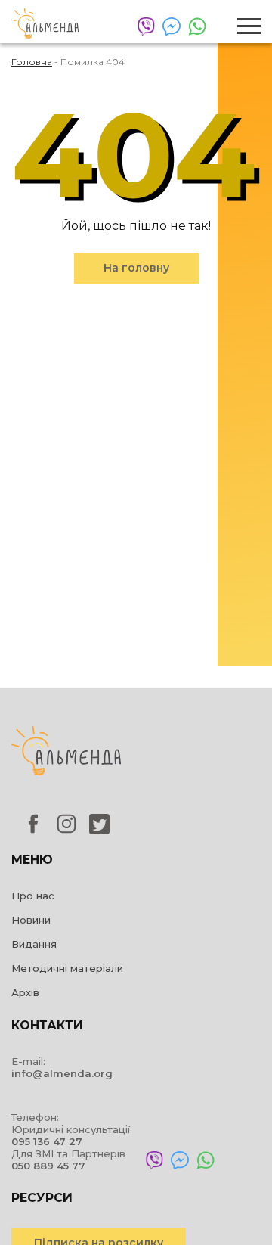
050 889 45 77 (48, 1166)
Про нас (32, 896)
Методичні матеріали (67, 968)
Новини (31, 920)
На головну (136, 268)
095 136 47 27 (46, 1141)
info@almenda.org (62, 1073)
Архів (25, 992)
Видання (34, 944)
